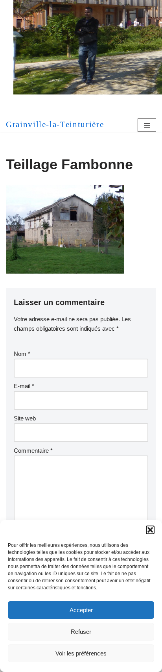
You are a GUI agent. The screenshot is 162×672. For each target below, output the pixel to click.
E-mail (24, 386)
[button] (150, 530)
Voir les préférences (81, 653)
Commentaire (33, 450)
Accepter (81, 610)
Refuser (81, 631)
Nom (22, 353)
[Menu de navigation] (147, 125)
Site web (25, 418)
